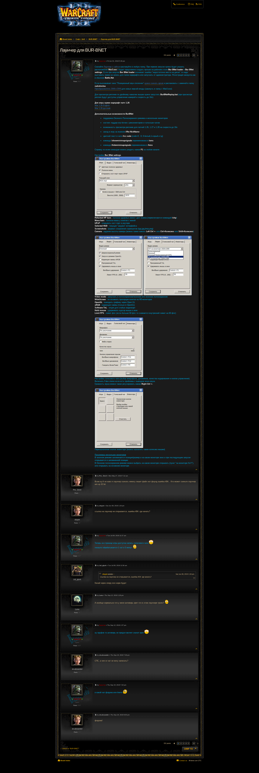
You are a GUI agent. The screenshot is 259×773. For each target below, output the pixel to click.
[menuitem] (179, 4)
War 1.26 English (102, 105)
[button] (174, 55)
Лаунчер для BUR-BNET (110, 39)
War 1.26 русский (102, 108)
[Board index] (81, 16)
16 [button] (194, 55)
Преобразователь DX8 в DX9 (108, 89)
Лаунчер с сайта (111, 67)
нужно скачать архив (154, 83)
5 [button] (188, 55)
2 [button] (181, 55)
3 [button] (183, 55)
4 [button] (186, 55)
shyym (105, 574)
